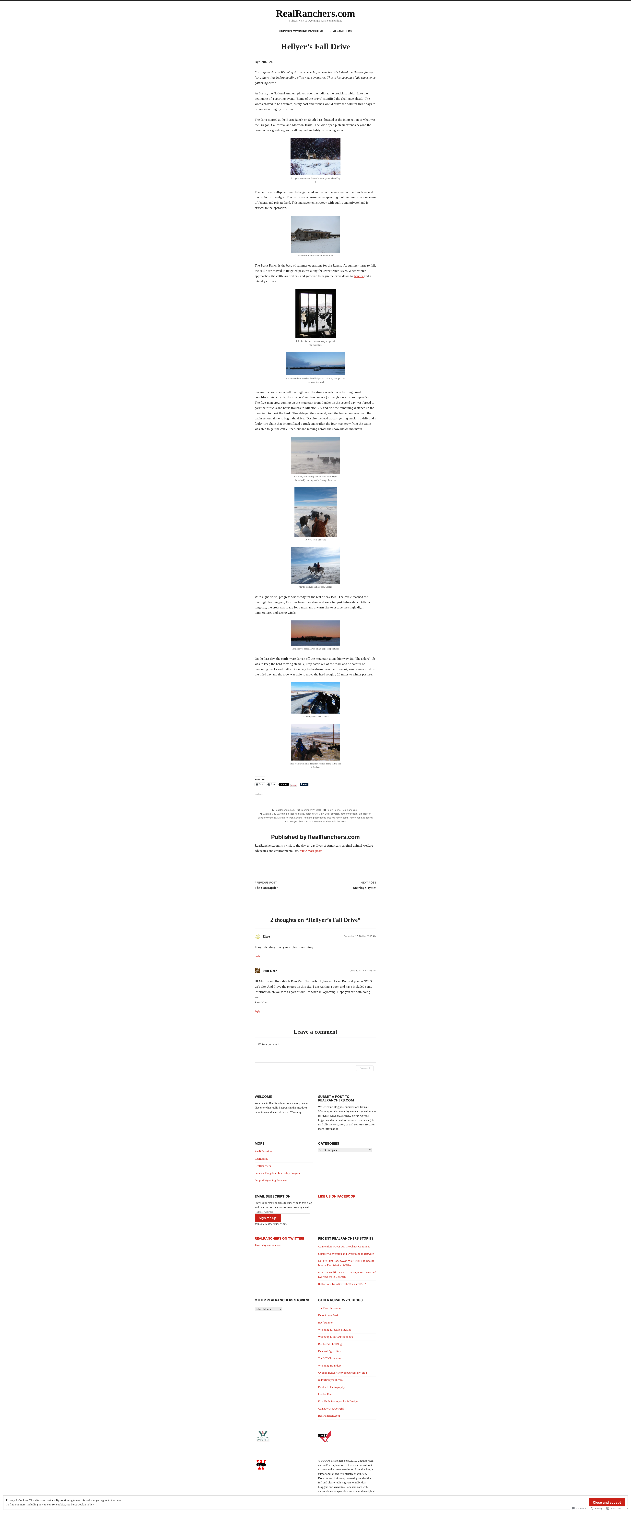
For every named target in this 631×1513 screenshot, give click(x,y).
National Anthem (303, 817)
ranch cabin (342, 817)
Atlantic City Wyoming (275, 813)
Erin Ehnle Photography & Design (338, 1401)
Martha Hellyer (285, 817)
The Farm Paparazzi (329, 1308)
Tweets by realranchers (268, 1245)
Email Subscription (273, 1196)
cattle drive (311, 813)
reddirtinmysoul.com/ (330, 1379)
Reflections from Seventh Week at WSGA (342, 1284)
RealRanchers (341, 31)
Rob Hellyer (291, 821)
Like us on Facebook (336, 1196)
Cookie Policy (86, 1504)
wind (343, 821)
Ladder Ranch (326, 1394)
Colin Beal (324, 813)
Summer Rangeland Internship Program (278, 1173)
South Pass (305, 821)
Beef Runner (325, 1322)
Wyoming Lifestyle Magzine (334, 1329)
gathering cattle (349, 813)
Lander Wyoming (267, 817)
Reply (257, 956)
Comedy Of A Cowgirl (331, 1408)
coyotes (335, 813)
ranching (368, 817)
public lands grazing (324, 817)
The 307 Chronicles (329, 1358)
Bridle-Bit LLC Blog (330, 1344)
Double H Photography (331, 1387)
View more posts (311, 850)
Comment (365, 1068)
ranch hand (356, 817)
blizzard (292, 813)
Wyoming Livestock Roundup (335, 1336)
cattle (301, 813)
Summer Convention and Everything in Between (346, 1253)
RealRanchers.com (315, 13)
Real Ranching (349, 810)
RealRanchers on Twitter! (279, 1238)
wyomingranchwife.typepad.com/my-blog (342, 1372)
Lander (359, 276)
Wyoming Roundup (329, 1365)
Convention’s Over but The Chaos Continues (344, 1246)
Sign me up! (268, 1218)
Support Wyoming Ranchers (301, 31)
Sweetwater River (321, 821)
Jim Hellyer (365, 813)
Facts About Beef (328, 1315)
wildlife (336, 821)
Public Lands (333, 810)
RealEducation (263, 1151)
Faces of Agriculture (330, 1351)
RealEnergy (261, 1158)
